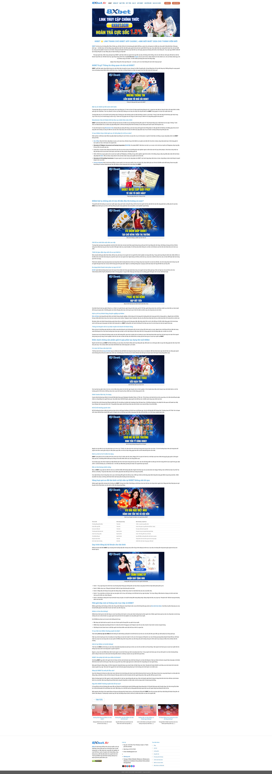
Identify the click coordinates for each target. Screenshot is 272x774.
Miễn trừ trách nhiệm (158, 762)
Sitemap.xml (127, 756)
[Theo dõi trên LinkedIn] (127, 766)
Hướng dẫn (156, 751)
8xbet (110, 3)
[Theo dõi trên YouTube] (129, 766)
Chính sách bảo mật (158, 759)
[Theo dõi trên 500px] (132, 766)
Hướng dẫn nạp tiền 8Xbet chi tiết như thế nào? (124, 718)
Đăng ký (115, 3)
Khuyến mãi (148, 3)
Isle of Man (96, 141)
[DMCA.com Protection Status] (97, 761)
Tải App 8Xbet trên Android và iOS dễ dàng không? (168, 718)
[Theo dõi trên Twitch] (134, 766)
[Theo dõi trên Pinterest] (125, 766)
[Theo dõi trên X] (123, 766)
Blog (155, 745)
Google (136, 56)
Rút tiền (128, 3)
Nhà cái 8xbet (95, 316)
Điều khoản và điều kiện (159, 765)
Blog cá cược (157, 3)
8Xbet (93, 746)
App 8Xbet (140, 3)
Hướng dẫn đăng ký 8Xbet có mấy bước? (102, 718)
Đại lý (134, 3)
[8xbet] (99, 3)
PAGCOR (127, 145)
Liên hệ (155, 748)
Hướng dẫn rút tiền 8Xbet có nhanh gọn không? (146, 718)
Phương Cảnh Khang (158, 756)
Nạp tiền (122, 3)
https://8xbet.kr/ (131, 754)
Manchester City (109, 128)
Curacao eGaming (98, 162)
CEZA (101, 155)
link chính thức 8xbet (156, 606)
